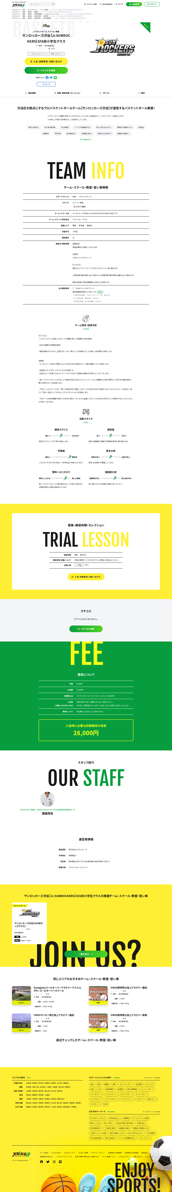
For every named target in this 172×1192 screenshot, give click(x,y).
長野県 (34, 1091)
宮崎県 (59, 1107)
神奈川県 (35, 1087)
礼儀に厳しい (141, 1123)
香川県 (59, 1103)
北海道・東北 (18, 1083)
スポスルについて (69, 1153)
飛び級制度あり (95, 1128)
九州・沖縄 (19, 1107)
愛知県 (40, 1095)
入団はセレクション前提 (98, 1133)
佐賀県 (34, 1107)
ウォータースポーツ (126, 1084)
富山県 (47, 1091)
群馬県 (67, 1087)
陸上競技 (139, 1084)
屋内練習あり (71, 133)
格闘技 (106, 1084)
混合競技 (120, 1089)
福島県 (65, 1083)
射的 (114, 1084)
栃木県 (61, 1087)
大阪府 (28, 1099)
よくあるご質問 (83, 1153)
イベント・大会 (91, 4)
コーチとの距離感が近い (83, 127)
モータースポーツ (142, 1094)
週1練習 (141, 127)
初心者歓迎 (65, 127)
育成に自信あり (33, 127)
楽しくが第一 (108, 1123)
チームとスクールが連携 (141, 1118)
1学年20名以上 (114, 1118)
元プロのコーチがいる (97, 1118)
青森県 (34, 1083)
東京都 (81, 225)
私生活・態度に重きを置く (125, 1123)
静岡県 (34, 1095)
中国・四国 (19, 1103)
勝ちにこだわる (95, 1123)
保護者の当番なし (123, 133)
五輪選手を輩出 (124, 1128)
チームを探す (44, 1153)
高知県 (78, 1103)
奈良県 (53, 1099)
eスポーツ (140, 1099)
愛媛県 (72, 1103)
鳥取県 (40, 1103)
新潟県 (40, 1091)
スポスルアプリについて (64, 1156)
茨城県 (55, 1087)
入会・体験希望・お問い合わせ (47, 61)
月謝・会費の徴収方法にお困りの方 (87, 1156)
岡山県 (28, 1103)
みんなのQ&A (107, 4)
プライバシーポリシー (98, 1153)
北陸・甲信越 (18, 1091)
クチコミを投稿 (47, 70)
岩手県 (40, 1083)
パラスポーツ (94, 1104)
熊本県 (47, 1107)
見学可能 (58, 133)
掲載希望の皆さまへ (47, 1156)
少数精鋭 (126, 1118)
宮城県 (47, 1083)
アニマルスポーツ (96, 1099)
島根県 (47, 1103)
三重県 (47, 1095)
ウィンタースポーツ (147, 1089)
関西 (21, 1099)
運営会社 (145, 1153)
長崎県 (40, 1107)
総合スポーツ (151, 1099)
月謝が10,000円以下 (104, 133)
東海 (21, 1095)
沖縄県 (73, 1107)
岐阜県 (28, 1095)
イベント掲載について (109, 1156)
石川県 (53, 1091)
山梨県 (28, 1091)
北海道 (28, 1083)
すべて (152, 1077)
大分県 (53, 1107)
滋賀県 (47, 1099)
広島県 (34, 1103)
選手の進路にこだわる (117, 1133)
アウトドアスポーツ (126, 1094)
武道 (98, 1084)
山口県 (53, 1103)
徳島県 (65, 1103)
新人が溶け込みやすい (104, 127)
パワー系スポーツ (96, 1094)
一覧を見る (83, 954)
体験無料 (46, 133)
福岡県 (28, 1107)
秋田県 (53, 1083)
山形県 (59, 1083)
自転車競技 (109, 1089)
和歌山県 (60, 1099)
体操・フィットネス (96, 1089)
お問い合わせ (137, 1156)
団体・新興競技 (132, 1089)
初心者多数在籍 (50, 127)
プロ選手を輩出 (110, 1128)
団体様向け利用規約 (132, 1153)
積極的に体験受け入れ (124, 127)
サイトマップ (149, 1156)
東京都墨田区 (49, 45)
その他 (105, 1104)
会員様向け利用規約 (115, 1153)
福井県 (59, 1091)
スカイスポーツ (111, 1094)
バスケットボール (85, 196)
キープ (120, 4)
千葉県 (48, 1087)
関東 (40, 45)
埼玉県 (42, 1087)
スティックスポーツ (112, 1099)
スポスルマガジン (124, 1156)
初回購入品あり (86, 133)
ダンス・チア (150, 1084)
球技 (74, 196)
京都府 (40, 1099)
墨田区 (89, 225)
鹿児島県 (66, 1107)
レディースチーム (144, 1138)
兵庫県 (34, 1099)
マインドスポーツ (127, 1099)
